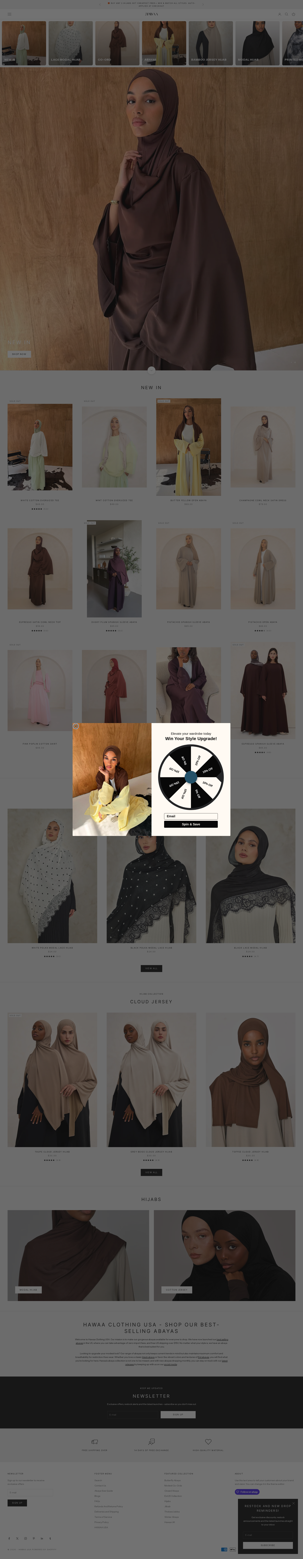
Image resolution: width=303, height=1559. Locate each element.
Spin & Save (191, 824)
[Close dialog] (75, 726)
